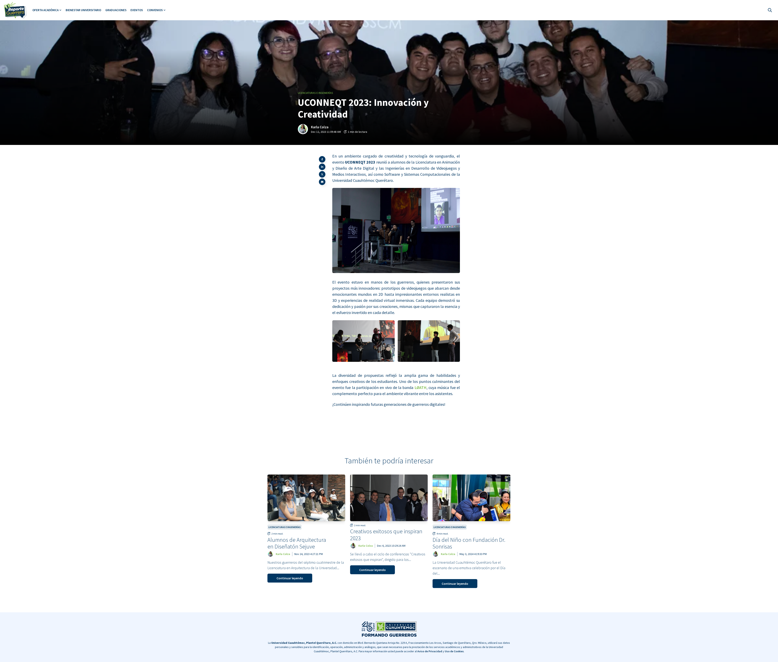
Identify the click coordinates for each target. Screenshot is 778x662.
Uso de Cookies (454, 651)
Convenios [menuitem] (155, 10)
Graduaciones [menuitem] (115, 10)
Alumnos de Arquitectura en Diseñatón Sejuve (296, 543)
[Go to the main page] (15, 10)
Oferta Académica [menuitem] (45, 10)
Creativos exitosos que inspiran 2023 (386, 535)
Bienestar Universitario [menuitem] (83, 10)
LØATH (419, 387)
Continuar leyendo (290, 578)
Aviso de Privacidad (429, 651)
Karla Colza (319, 127)
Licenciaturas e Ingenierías (315, 93)
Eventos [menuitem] (136, 10)
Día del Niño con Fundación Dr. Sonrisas (469, 543)
